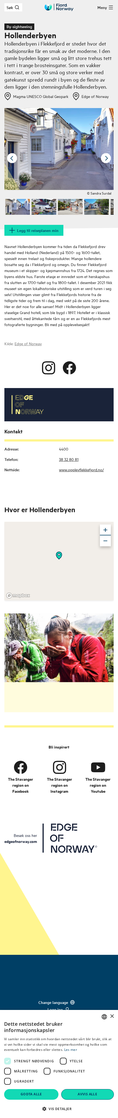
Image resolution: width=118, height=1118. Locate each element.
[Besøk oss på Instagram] (48, 367)
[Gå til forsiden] (59, 7)
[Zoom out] (105, 540)
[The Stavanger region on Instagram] (59, 767)
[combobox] (104, 1016)
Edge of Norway (28, 343)
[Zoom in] (105, 529)
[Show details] (59, 555)
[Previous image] (12, 158)
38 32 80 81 (68, 459)
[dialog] (59, 1064)
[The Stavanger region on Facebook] (20, 767)
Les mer (70, 1049)
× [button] (112, 1016)
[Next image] (106, 158)
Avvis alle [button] (87, 1094)
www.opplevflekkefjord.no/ (81, 469)
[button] (59, 1108)
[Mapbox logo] (18, 595)
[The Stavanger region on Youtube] (98, 767)
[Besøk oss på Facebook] (69, 367)
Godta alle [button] (31, 1094)
